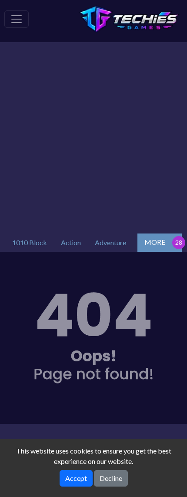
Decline (111, 478)
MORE (154, 242)
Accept (76, 478)
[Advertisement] (93, 135)
